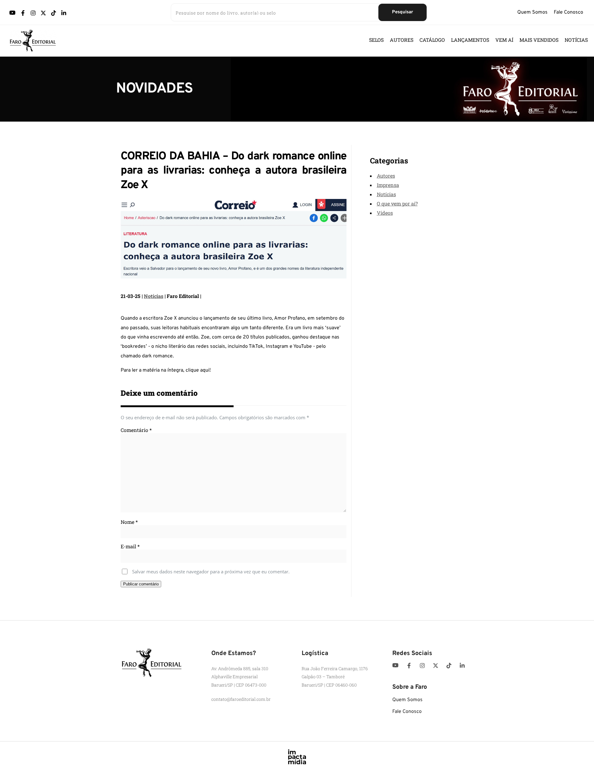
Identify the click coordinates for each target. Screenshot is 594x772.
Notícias (153, 296)
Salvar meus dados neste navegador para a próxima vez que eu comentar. (211, 571)
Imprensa (388, 185)
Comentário (136, 430)
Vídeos (385, 212)
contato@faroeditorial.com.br (241, 699)
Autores (386, 175)
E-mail (130, 546)
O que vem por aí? (397, 203)
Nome (129, 522)
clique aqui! (198, 370)
